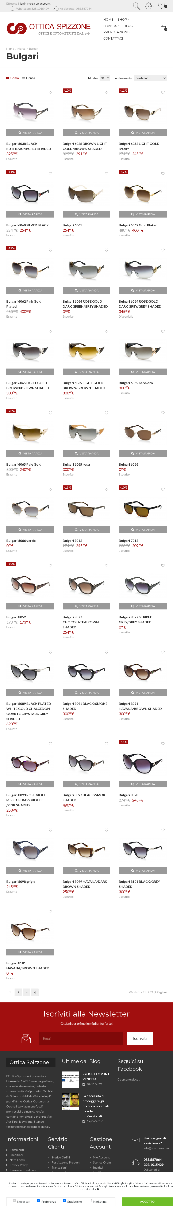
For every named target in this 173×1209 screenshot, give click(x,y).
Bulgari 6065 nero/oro (136, 383)
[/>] (70, 1079)
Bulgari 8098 (128, 795)
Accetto (147, 1201)
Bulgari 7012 (72, 540)
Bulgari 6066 (128, 464)
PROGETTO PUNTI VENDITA (96, 1076)
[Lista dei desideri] (50, 92)
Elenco (30, 78)
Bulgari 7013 (128, 540)
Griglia (14, 78)
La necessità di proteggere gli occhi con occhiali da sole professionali (95, 1106)
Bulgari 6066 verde (21, 540)
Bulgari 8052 (16, 617)
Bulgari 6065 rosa (76, 464)
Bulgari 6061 (72, 225)
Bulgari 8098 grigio (20, 881)
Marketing (100, 1201)
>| (34, 992)
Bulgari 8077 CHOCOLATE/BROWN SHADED (81, 622)
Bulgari (33, 48)
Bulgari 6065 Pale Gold (23, 464)
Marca (22, 48)
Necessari (23, 1201)
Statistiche (74, 1201)
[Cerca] (137, 6)
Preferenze (48, 1201)
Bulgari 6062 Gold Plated (138, 225)
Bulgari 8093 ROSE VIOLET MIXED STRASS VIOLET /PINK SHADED (27, 800)
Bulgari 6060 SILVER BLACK (27, 225)
